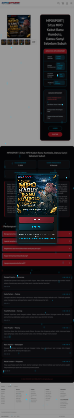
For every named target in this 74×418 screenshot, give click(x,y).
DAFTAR (36, 227)
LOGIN (36, 220)
